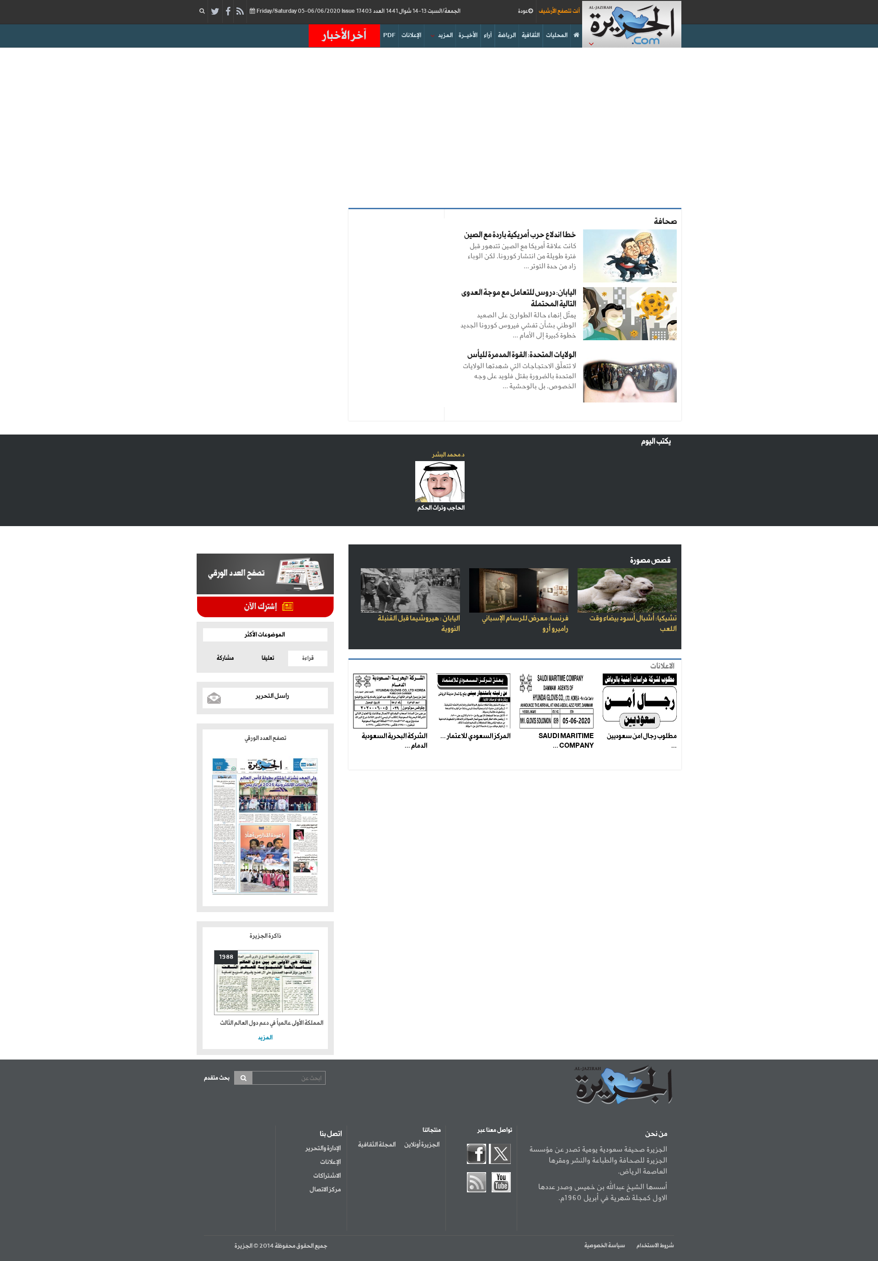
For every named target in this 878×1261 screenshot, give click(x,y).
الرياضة (507, 35)
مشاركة (225, 658)
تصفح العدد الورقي (265, 738)
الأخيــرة (468, 35)
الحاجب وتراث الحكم (441, 508)
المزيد (445, 35)
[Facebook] (228, 12)
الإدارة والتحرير (323, 1148)
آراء (488, 35)
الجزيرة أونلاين (421, 1144)
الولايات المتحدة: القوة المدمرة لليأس (521, 355)
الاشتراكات (327, 1176)
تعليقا (268, 658)
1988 (226, 957)
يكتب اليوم (656, 442)
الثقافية (531, 35)
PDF (389, 35)
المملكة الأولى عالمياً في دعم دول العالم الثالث (271, 1023)
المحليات (556, 35)
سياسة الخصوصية (604, 1246)
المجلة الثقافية (377, 1144)
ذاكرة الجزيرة (265, 936)
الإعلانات (411, 35)
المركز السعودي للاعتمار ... (475, 736)
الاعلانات (662, 666)
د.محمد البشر (448, 455)
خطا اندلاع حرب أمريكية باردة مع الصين (520, 235)
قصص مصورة (650, 561)
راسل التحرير (272, 696)
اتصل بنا (331, 1134)
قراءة (308, 658)
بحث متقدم (217, 1078)
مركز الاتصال (325, 1189)
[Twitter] (215, 12)
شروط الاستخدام (655, 1246)
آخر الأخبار (344, 35)
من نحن (656, 1134)
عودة (523, 11)
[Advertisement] (439, 125)
